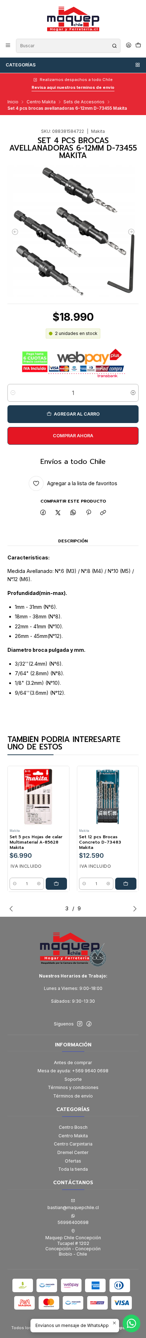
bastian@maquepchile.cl (73, 1207)
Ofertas (73, 1161)
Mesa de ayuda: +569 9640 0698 (73, 1070)
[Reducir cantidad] (13, 392)
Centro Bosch (73, 1127)
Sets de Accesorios (84, 102)
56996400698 (73, 1222)
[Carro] (138, 45)
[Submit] (114, 46)
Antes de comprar (73, 1062)
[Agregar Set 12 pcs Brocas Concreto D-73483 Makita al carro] (125, 884)
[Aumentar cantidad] (133, 392)
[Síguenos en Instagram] (80, 1024)
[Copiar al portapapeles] (103, 512)
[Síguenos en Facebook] (89, 1024)
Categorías (21, 64)
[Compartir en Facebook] (43, 512)
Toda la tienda (73, 1169)
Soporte (73, 1079)
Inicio (12, 102)
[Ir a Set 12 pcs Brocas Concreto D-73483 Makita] (107, 796)
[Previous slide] (12, 908)
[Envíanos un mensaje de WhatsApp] (131, 1323)
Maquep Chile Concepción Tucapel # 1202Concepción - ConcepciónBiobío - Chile (73, 1246)
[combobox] (68, 46)
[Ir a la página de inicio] (73, 19)
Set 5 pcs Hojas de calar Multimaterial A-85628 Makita (36, 842)
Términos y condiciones (73, 1087)
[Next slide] (133, 908)
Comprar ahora (73, 435)
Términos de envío (73, 1096)
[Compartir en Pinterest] (88, 512)
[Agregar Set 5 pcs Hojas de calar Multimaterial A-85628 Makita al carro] (56, 884)
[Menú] (8, 45)
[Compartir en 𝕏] (58, 512)
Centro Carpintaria (73, 1144)
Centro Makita (41, 102)
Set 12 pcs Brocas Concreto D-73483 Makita (100, 842)
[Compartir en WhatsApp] (73, 512)
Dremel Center (73, 1152)
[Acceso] (128, 45)
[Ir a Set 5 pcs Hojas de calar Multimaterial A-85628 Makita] (38, 796)
